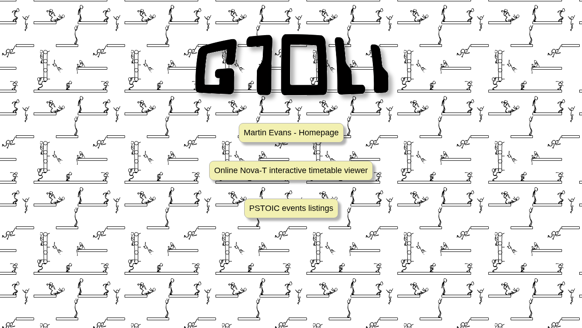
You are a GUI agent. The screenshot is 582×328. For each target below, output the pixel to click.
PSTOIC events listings (291, 208)
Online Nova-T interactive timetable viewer (291, 170)
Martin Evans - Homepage (291, 132)
